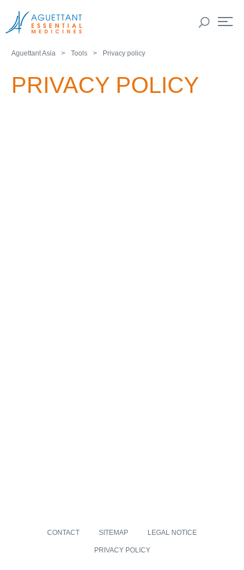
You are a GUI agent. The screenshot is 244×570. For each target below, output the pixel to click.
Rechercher (204, 22)
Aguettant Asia (33, 53)
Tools (79, 53)
